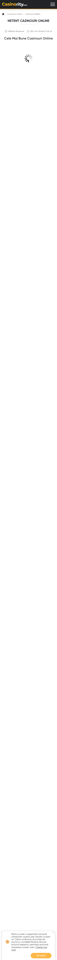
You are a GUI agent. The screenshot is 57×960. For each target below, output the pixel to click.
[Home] (3, 14)
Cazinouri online (14, 14)
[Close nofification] (53, 933)
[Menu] (53, 4)
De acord (41, 955)
